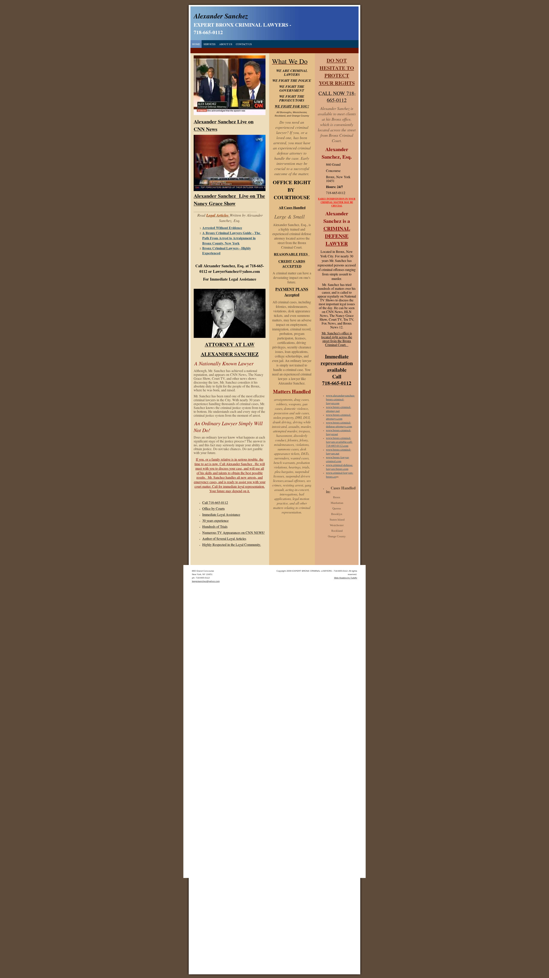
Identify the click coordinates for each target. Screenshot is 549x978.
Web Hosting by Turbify (345, 578)
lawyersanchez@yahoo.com (206, 581)
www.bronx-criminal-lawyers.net (338, 451)
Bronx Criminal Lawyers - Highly (226, 248)
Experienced (211, 253)
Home (196, 44)
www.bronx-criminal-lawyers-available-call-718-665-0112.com (339, 442)
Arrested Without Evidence (222, 227)
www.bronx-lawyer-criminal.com (337, 459)
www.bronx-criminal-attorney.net (338, 409)
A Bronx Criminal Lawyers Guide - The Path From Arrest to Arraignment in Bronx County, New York (231, 238)
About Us (225, 44)
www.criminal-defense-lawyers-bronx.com (339, 467)
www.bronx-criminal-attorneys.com (338, 417)
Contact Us (244, 44)
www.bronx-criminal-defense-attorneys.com (339, 424)
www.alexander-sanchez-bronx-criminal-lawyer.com (340, 399)
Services (210, 44)
